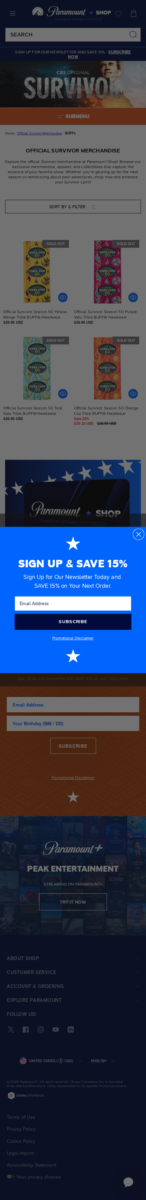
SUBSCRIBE (73, 621)
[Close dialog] (138, 534)
